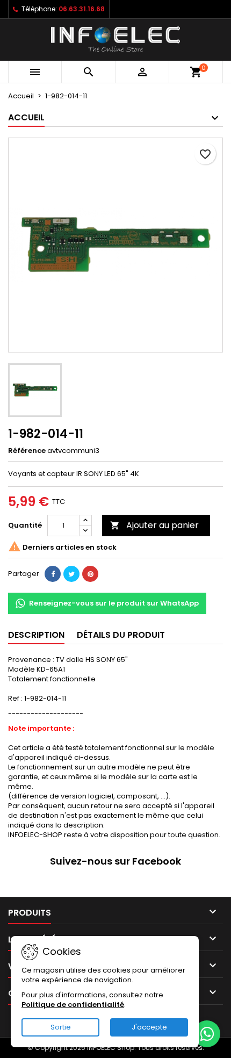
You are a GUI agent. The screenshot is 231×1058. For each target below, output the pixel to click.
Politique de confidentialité (72, 1004)
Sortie (60, 1027)
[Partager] (53, 574)
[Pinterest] (90, 574)
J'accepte (149, 1027)
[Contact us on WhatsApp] (206, 1033)
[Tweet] (71, 574)
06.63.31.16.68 (82, 8)
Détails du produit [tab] (121, 635)
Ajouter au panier (154, 525)
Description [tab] (36, 635)
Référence (27, 451)
